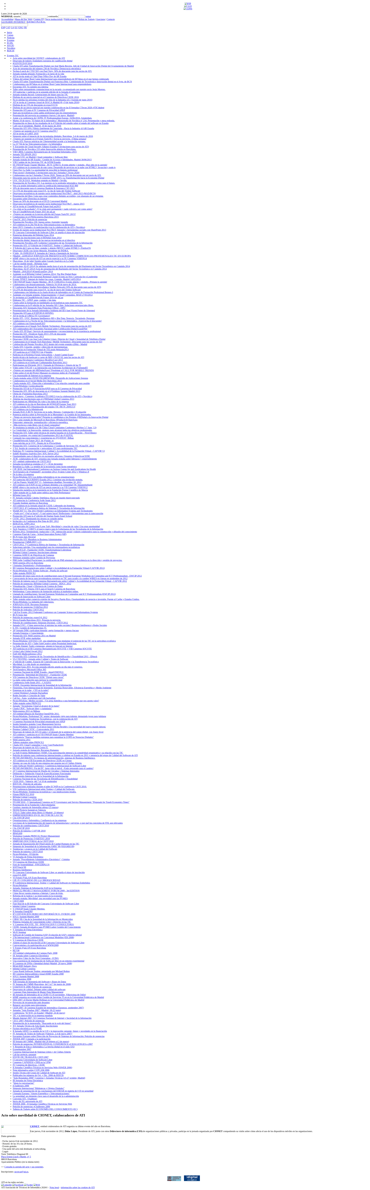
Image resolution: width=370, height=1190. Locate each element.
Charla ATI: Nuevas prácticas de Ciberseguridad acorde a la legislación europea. (49, 141)
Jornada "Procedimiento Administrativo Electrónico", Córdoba (41, 859)
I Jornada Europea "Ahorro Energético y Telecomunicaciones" (41, 1093)
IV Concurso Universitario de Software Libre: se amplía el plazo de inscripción (49, 872)
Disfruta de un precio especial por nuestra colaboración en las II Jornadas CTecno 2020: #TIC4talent (58, 107)
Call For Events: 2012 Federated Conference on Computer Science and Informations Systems (55, 612)
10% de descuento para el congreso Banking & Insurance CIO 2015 (44, 188)
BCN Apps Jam (20, 615)
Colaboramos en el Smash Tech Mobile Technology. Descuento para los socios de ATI (52, 326)
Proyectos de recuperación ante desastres (31, 1002)
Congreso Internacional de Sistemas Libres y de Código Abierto (42, 1052)
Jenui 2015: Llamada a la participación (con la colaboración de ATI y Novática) (49, 227)
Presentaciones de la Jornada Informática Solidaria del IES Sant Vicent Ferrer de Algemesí (54, 310)
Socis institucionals (54, 19)
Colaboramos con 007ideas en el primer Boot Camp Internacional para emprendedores (52, 84)
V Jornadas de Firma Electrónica (27, 929)
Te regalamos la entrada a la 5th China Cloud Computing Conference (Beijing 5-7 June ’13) (54, 427)
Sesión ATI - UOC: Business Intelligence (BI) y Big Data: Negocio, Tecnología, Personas (54, 318)
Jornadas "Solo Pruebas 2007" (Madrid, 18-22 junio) (37, 1010)
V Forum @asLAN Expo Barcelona (29, 948)
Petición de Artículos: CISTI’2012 (28, 609)
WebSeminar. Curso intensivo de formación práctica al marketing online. (46, 591)
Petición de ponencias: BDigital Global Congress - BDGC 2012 (42, 583)
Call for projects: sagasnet (24, 1054)
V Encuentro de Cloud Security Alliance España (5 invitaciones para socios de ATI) (51, 146)
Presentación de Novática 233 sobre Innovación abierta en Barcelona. (44, 149)
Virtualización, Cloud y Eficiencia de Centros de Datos (38, 586)
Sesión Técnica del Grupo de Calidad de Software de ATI (39, 1072)
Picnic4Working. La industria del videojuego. (33, 602)
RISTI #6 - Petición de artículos (27, 784)
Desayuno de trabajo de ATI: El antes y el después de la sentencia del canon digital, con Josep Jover (58, 732)
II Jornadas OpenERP (23, 911)
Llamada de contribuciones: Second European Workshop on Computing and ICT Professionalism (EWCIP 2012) (64, 594)
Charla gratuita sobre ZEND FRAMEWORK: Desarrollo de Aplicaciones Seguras (50, 378)
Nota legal (54, 1187)
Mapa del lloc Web (23, 19)
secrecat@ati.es (21, 1171)
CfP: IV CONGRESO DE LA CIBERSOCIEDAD (36, 880)
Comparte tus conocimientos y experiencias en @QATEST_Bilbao (43, 438)
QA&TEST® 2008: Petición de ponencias (32, 987)
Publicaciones (70, 19)
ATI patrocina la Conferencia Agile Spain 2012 (34, 500)
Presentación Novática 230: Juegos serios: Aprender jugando (40, 222)
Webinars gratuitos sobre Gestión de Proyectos (34, 557)
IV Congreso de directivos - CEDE (29, 1065)
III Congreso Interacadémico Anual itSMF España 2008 (38, 974)
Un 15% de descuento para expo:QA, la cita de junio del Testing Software (46, 191)
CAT (8, 27)
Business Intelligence (22, 870)
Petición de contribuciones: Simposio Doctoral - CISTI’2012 (40, 622)
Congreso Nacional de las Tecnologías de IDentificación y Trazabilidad (45, 779)
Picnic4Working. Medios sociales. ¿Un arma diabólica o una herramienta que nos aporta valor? (56, 700)
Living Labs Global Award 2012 (27, 651)
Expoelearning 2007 (22, 1049)
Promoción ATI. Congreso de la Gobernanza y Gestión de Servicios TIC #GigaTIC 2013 (53, 446)
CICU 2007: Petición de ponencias (29, 1020)
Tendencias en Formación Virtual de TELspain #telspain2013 (41, 349)
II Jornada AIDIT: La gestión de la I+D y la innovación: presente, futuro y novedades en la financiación (60, 1031)
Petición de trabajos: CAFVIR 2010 (29, 831)
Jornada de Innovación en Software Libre (31, 596)
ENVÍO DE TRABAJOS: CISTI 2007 (31, 1057)
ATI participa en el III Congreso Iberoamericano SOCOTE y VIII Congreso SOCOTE (52, 648)
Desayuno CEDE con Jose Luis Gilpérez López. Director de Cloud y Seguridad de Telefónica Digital (59, 339)
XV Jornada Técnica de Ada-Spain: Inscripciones (35, 1026)
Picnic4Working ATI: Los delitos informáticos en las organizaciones (43, 477)
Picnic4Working (20, 885)
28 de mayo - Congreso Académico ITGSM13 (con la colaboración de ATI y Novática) (52, 396)
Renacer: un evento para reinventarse (29, 1005)
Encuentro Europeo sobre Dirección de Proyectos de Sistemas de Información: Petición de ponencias (58, 1036)
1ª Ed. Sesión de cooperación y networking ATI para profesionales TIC (45, 448)
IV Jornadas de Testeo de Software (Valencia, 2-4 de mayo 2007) (42, 1033)
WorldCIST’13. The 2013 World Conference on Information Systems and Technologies (53, 511)
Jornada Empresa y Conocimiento (28, 633)
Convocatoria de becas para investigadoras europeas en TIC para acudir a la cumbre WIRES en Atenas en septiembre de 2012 (70, 578)
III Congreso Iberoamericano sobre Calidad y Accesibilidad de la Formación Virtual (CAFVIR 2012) (59, 568)
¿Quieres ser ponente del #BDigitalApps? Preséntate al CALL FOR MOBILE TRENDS (53, 370)
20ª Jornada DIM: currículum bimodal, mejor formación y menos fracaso (46, 630)
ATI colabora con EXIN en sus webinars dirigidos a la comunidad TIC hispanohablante (52, 485)
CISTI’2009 (18, 901)
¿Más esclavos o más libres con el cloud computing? (36, 425)
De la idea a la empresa (23, 474)
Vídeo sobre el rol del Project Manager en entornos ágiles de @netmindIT (46, 373)
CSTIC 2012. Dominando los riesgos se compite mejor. (38, 518)
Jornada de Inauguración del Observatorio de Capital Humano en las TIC (46, 844)
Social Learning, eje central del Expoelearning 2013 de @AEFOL (43, 435)
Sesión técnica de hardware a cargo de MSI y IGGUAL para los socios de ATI (48, 357)
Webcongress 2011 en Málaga (26, 711)
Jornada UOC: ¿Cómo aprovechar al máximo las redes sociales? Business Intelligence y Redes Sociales (60, 625)
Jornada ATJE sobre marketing (27, 638)
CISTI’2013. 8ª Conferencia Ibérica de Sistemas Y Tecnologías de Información (49, 508)
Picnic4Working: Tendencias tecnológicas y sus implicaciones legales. (44, 792)
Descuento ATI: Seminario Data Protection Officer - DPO (39, 308)
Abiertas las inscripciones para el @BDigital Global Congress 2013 (43, 399)
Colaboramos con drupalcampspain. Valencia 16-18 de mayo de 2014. (45, 284)
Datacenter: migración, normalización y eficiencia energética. (40, 422)
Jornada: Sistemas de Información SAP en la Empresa (37, 888)
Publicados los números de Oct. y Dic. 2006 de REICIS (38, 1075)
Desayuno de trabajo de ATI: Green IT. (30, 747)
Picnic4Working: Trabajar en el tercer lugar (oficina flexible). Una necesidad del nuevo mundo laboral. (59, 727)
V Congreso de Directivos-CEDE (28, 940)
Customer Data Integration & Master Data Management (38, 992)
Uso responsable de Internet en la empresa (32, 375)
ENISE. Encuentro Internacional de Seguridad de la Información (42, 685)
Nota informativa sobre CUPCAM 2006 (31, 1070)
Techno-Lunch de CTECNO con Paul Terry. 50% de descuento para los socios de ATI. (52, 71)
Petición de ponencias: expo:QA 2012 (30, 617)
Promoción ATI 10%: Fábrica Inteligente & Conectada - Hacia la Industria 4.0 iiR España (53, 128)
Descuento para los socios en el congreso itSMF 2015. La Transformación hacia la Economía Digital (58, 178)
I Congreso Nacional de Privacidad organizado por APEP (39, 721)
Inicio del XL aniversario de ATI (27, 1101)
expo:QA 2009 (19, 875)
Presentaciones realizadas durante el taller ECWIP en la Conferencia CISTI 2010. (50, 786)
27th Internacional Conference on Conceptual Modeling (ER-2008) (43, 937)
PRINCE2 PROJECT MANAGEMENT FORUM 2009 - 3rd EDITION (46, 890)
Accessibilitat (7, 19)
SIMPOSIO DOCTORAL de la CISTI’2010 (33, 841)
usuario (17, 16)
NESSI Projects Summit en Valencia (29, 810)
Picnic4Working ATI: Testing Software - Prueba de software (40, 570)
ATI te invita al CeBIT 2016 (25, 133)
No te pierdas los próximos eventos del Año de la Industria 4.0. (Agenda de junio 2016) (52, 100)
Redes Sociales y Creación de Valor (29, 695)
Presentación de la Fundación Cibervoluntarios (34, 805)
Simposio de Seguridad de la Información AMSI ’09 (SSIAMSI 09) (43, 846)
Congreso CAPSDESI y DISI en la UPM (32, 1062)
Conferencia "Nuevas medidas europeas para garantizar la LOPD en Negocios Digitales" (53, 737)
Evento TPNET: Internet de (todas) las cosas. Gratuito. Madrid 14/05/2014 (47, 279)
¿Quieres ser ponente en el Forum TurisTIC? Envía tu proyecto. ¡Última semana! (49, 139)
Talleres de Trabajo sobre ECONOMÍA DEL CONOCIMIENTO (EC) (45, 1109)
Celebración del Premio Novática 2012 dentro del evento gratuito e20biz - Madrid (50, 344)
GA (12, 27)
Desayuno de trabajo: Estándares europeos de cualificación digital (42, 61)
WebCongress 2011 (21, 740)
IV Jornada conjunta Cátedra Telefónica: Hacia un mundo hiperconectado (46, 498)
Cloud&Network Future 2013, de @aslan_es (33, 440)
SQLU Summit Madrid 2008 (26, 976)
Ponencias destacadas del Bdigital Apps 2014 (33, 235)
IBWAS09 (17, 833)
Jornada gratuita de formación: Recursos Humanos (36, 750)
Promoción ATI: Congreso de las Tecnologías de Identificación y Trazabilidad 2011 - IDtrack (55, 656)
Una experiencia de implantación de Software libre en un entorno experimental (48, 961)
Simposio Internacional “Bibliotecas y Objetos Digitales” (38, 1088)
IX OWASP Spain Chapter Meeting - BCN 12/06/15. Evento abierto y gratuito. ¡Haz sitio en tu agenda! (60, 165)
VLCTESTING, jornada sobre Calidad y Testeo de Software (40, 659)
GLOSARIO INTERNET (13, 22)
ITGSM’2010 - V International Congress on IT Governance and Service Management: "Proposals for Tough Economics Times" (71, 802)
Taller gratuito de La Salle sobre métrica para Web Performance (41, 492)
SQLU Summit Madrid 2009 (26, 916)
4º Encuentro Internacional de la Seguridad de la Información (40, 776)
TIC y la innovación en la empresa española (33, 1015)
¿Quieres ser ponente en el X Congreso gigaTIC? (35, 131)
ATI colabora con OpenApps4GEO (29, 323)
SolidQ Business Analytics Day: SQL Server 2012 (36, 453)
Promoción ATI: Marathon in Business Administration (37, 539)
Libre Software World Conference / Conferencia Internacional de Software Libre (49, 766)
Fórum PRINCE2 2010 (23, 794)
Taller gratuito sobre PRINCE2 (27, 703)
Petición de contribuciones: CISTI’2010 (31, 825)
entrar (88, 16)
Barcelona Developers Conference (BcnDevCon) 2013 (38, 360)
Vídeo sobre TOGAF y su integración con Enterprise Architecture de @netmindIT (50, 368)
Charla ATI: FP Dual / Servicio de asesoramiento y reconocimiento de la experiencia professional (57, 331)
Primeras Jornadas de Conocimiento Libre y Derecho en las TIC (42, 922)
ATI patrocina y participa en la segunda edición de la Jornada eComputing (46, 92)
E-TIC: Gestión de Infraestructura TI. (30, 628)
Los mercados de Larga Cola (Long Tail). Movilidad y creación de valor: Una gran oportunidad (56, 526)
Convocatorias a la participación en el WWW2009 (36, 945)
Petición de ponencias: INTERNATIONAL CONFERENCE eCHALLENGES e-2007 (53, 1044)
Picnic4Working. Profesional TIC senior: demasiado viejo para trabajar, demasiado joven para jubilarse (59, 716)
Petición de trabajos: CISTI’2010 (28, 851)
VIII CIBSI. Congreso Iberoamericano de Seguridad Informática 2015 (45, 152)
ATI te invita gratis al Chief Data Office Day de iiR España (39, 76)
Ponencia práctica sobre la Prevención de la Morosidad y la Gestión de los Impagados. (52, 414)
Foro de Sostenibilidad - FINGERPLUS (31, 864)
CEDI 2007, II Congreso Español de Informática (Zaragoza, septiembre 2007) (48, 1007)
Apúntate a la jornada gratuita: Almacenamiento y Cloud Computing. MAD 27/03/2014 (52, 295)
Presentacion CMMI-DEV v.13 (27, 542)
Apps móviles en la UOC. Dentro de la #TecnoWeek (37, 443)
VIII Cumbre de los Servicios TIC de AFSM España (37, 162)
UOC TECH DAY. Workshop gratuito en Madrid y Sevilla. (40, 180)
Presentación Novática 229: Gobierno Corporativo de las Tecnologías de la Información (52, 243)
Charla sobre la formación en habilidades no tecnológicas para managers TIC (48, 302)
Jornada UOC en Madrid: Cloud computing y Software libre (40, 157)
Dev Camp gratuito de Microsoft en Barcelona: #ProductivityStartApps (45, 420)
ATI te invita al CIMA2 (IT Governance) (31, 315)
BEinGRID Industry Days (25, 966)
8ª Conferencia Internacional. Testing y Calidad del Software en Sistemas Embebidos (51, 883)
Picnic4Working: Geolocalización (28, 386)
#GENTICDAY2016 (22, 63)
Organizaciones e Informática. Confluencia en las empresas (39, 820)
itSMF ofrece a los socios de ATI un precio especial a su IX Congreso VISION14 (50, 258)
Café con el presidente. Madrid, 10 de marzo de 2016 (37, 126)
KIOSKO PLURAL (36, 22)
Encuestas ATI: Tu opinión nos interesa (30, 87)
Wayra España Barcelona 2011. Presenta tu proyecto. (37, 620)
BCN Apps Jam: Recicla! (24, 537)
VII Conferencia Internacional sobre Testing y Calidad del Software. (44, 789)
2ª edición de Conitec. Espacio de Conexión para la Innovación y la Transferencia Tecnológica (56, 661)
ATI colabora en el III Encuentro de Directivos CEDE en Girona (42, 760)
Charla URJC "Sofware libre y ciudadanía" (32, 708)
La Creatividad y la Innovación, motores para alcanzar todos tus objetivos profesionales (52, 430)
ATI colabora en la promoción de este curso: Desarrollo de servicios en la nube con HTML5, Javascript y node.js (64, 167)
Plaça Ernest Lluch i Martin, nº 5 (16, 1156)
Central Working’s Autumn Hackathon (30, 693)
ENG (20, 27)
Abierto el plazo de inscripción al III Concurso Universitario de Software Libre (48, 942)
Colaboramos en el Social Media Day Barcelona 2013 (37, 381)
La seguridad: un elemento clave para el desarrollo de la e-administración (46, 1096)
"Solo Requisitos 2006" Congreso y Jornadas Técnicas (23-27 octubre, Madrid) (49, 1078)
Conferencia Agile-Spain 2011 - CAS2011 (32, 682)
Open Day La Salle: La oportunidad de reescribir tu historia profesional (45, 170)
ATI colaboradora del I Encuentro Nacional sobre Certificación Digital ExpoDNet (50, 328)
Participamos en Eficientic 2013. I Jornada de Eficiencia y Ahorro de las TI (47, 365)
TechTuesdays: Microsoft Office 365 (29, 669)
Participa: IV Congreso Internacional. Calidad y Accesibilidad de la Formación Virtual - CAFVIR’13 (59, 451)
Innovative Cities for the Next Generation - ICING (36, 958)
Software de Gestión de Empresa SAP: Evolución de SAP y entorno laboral (47, 935)
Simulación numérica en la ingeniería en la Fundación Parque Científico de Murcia (50, 490)
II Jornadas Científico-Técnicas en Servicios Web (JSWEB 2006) (42, 1067)
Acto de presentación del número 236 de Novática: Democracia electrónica (47, 68)
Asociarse (100, 19)
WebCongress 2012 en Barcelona (28, 563)
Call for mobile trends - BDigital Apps (30, 263)
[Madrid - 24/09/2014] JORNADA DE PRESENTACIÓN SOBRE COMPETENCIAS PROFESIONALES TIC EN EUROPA (72, 256)
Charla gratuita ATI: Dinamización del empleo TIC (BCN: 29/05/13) (44, 407)
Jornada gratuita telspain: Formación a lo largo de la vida (38, 74)
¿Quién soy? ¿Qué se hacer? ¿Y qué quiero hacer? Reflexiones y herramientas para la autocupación (58, 513)
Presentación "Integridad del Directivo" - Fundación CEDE (40, 674)
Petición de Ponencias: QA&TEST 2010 (31, 838)
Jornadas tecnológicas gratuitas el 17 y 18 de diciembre (38, 464)
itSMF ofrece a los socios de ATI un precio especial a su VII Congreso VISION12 (50, 487)
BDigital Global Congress (24, 797)
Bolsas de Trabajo (86, 19)
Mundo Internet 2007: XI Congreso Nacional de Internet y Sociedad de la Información (52, 1018)
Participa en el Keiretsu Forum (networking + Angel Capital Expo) (43, 355)
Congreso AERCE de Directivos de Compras (33, 555)
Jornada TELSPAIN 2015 (25, 154)
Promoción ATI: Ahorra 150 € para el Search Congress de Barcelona (44, 589)
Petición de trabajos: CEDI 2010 (27, 799)
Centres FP (39, 19)
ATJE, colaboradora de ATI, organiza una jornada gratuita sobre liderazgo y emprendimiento (55, 459)
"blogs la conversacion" (23, 1083)
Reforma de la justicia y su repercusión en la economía (37, 896)
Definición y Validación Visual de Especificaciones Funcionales (42, 773)
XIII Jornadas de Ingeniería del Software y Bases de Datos (39, 981)
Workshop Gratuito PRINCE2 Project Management (36, 836)
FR (25, 27)
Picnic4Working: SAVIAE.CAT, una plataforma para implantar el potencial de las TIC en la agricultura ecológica (64, 641)
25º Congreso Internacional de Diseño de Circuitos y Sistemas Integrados (46, 771)
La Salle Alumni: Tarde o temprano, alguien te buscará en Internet (43, 646)
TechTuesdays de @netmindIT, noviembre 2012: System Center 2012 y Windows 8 (51, 472)
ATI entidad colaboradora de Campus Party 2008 (35, 953)
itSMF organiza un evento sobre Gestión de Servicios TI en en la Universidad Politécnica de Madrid (58, 997)
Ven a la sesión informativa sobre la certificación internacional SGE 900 (45, 185)
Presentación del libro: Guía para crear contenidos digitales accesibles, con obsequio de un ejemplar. (58, 196)
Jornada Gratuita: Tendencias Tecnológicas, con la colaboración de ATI (45, 719)
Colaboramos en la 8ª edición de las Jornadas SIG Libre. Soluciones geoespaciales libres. (53, 305)
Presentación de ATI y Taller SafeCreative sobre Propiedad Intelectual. (45, 643)
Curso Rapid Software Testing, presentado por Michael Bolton (41, 971)
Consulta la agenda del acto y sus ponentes (23, 1167)
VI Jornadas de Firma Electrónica (28, 857)
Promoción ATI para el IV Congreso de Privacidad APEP (39, 110)
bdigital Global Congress (24, 906)
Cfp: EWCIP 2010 (21, 818)
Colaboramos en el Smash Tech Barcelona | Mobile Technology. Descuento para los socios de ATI (57, 341)
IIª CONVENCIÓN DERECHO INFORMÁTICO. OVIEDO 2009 (44, 914)
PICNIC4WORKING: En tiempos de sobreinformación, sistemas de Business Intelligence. (54, 758)
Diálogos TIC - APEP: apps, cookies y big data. (34, 300)
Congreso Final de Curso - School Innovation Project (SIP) (39, 534)
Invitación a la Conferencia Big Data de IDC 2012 (36, 521)
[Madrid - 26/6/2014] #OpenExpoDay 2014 (33, 271)
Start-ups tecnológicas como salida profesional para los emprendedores (45, 113)
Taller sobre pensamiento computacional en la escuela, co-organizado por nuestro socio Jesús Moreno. (59, 89)
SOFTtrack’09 (19, 867)
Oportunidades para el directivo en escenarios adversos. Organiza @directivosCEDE (51, 456)
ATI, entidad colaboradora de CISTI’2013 (32, 461)
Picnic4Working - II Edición (25, 854)
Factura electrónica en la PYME (27, 1028)
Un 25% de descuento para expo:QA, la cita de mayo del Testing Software (47, 289)
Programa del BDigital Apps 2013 (28, 336)
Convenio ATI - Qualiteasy (25, 1099)
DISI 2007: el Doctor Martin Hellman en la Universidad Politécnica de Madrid (48, 1000)
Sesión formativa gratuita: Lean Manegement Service (37, 724)
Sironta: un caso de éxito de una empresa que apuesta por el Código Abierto (47, 763)
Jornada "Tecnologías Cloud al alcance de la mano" (36, 706)
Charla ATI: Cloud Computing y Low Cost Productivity (38, 745)
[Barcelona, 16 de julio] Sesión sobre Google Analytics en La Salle (43, 261)
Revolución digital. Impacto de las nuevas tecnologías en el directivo (44, 240)
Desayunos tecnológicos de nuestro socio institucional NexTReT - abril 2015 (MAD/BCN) (54, 193)
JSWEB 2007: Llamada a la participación (31, 1039)
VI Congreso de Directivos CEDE (28, 862)
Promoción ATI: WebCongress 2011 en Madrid (34, 635)
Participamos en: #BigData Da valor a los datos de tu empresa (41, 401)
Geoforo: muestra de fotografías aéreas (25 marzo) (35, 807)
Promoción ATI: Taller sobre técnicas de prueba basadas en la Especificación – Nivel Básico (55, 433)
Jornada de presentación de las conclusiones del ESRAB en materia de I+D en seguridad (53, 1091)
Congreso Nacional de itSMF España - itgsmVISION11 (38, 672)
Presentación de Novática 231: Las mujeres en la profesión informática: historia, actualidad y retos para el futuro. (64, 183)
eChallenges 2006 (21, 1085)
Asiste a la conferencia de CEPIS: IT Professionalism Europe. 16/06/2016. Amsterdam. (52, 118)
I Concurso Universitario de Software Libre (32, 1059)
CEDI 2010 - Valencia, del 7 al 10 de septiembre (35, 781)
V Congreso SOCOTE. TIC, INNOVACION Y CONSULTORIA (43, 924)
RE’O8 (16, 950)
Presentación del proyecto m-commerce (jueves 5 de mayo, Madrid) (43, 115)
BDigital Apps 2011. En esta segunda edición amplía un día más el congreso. (48, 667)
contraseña (53, 16)
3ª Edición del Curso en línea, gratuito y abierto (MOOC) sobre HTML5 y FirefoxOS (52, 248)
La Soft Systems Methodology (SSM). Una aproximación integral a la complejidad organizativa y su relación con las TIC (68, 753)
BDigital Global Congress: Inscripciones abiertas (35, 552)
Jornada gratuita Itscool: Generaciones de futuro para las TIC (40, 94)
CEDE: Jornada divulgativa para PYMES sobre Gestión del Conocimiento (47, 927)
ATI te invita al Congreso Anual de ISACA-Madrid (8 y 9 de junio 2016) (46, 102)
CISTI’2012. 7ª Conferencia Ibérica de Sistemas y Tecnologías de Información (48, 544)
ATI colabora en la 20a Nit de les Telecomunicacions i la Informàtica (44, 224)
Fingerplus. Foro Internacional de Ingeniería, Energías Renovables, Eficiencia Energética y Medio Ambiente (62, 687)
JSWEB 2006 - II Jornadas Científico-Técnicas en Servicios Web (42, 1104)
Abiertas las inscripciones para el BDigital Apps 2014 (37, 237)
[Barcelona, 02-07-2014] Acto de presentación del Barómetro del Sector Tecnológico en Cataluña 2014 (60, 269)
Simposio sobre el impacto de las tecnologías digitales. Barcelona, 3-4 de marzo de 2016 (53, 136)
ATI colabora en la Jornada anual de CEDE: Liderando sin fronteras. (44, 505)
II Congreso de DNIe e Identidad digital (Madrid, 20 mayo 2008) (42, 963)
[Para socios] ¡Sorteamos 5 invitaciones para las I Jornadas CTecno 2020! (46, 172)
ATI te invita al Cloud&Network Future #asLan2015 (37, 206)
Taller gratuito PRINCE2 (24, 573)
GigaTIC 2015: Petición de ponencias (30, 219)
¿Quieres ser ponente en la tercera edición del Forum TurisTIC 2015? (44, 214)
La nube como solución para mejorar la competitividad (37, 680)
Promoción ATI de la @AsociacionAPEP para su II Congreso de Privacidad (47, 388)
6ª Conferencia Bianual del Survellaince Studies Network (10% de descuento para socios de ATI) (57, 287)
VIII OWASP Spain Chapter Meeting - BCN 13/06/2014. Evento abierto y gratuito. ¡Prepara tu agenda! (60, 282)
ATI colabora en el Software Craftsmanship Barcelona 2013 (40, 362)
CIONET (34, 1126)
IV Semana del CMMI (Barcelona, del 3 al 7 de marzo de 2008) (42, 984)
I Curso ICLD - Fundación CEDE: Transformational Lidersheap (42, 550)
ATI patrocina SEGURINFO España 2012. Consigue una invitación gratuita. (48, 479)
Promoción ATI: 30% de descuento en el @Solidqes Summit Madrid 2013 (46, 391)
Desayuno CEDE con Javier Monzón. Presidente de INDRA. (41, 250)
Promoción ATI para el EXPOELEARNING (33, 313)
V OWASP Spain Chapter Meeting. (29, 909)
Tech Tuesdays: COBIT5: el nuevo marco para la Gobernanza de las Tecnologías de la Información (58, 529)
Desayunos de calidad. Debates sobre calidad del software (39, 989)
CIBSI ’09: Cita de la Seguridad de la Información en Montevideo (43, 919)
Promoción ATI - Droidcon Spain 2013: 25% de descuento (39, 334)
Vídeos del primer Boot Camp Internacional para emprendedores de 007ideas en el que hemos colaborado (61, 79)
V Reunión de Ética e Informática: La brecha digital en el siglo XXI (43, 1046)
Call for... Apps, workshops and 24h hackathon (34, 698)
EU (16, 27)
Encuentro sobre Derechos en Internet (30, 198)
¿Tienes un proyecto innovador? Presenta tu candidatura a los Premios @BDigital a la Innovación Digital (60, 417)
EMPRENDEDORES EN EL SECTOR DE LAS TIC (38, 815)
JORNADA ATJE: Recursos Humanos (30, 604)
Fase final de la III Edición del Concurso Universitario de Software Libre (46, 903)
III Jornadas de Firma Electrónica (28, 1080)
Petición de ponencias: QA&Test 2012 (30, 607)
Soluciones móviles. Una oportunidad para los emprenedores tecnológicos (46, 547)
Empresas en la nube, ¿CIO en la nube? (31, 690)
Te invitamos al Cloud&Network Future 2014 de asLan (38, 297)
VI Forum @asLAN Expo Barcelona (30, 877)
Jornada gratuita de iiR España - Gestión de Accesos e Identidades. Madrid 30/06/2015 (52, 159)
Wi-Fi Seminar (19, 932)
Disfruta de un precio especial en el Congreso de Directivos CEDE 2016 (46, 97)
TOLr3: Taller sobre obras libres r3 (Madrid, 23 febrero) (38, 812)
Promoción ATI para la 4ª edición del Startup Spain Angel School (42, 516)
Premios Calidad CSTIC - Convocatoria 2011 (33, 729)
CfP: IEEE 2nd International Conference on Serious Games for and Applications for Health (54, 469)
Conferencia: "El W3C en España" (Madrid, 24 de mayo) (39, 1013)
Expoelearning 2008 (22, 979)
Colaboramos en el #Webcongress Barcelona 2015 (36, 217)
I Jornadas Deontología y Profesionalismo (32, 565)
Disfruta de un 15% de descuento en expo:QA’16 (35, 105)
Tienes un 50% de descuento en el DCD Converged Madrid (40, 201)
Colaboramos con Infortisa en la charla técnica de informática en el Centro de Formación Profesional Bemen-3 (63, 292)
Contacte (111, 19)
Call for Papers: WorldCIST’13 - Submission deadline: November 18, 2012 (47, 482)
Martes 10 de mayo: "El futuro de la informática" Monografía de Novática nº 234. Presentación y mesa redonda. (64, 120)
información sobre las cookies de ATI (78, 1187)
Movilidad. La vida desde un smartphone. (32, 664)
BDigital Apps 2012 (22, 495)
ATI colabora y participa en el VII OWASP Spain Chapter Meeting (43, 734)
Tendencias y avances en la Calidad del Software (35, 849)
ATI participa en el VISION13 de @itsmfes (32, 352)
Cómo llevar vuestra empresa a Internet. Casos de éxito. (38, 893)
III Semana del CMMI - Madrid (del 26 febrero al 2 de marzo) (41, 1041)
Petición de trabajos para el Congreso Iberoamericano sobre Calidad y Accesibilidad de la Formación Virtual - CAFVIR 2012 (70, 581)
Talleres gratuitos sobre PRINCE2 (28, 742)
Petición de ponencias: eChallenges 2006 (31, 1106)
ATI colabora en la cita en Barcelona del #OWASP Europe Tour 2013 (44, 404)
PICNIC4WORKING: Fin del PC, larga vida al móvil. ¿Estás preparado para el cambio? (53, 768)
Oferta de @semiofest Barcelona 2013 (30, 394)
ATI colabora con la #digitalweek (28, 409)
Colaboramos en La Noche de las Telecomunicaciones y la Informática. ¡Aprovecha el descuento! (57, 321)
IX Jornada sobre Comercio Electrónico (31, 955)
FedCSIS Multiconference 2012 (27, 654)
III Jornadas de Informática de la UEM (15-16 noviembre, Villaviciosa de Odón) (49, 994)
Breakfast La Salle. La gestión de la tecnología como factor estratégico (45, 466)
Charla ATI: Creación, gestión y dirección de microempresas (40, 347)
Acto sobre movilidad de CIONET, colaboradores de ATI (39, 58)
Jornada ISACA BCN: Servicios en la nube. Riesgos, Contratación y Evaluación (49, 412)
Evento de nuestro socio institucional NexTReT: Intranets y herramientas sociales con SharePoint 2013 (59, 230)
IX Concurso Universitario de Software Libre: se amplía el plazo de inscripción (49, 232)
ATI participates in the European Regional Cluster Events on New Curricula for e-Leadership (55, 276)
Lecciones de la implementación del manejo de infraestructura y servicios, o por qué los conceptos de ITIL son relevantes (68, 823)
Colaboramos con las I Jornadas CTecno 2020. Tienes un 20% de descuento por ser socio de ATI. (57, 175)
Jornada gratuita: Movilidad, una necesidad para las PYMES (40, 898)
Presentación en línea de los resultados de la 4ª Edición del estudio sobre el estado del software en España (61, 123)
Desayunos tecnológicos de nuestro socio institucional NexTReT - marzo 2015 (48, 204)
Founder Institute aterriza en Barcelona (30, 503)
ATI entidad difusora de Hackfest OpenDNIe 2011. (36, 713)
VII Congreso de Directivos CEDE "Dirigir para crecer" (38, 677)
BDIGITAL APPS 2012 (24, 524)
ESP (3, 27)
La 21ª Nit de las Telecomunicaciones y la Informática (37, 144)
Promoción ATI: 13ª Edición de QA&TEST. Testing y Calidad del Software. (47, 245)
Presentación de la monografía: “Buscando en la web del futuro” (42, 1023)
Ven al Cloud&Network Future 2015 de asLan (34, 211)
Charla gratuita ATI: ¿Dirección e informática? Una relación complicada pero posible (51, 383)
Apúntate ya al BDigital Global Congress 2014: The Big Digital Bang (44, 274)
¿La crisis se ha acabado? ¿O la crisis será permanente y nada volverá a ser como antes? (52, 209)
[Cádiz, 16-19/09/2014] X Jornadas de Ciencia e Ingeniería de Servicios (45, 253)
